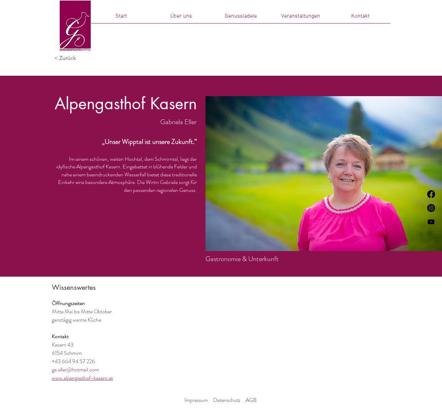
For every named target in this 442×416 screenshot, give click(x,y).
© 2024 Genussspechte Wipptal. (220, 409)
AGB (251, 400)
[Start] (75, 26)
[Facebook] (431, 194)
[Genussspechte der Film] (431, 222)
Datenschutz (226, 400)
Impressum (196, 400)
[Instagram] (431, 208)
